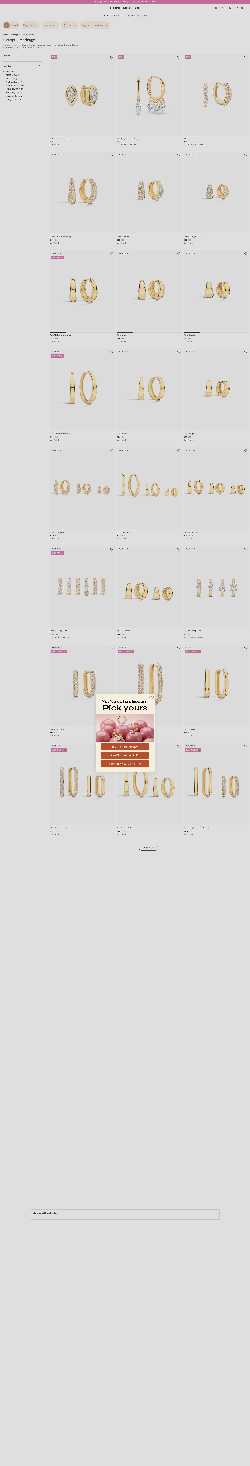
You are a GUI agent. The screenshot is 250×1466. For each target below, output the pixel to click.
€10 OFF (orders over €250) (125, 755)
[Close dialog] (151, 697)
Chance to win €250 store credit (125, 763)
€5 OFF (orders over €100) (125, 746)
